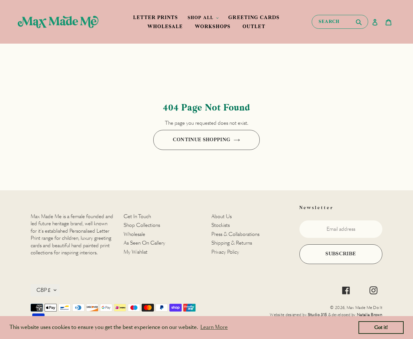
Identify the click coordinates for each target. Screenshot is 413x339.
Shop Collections (142, 225)
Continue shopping (202, 140)
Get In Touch (137, 216)
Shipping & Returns (231, 242)
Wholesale (134, 234)
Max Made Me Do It (364, 307)
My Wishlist (135, 252)
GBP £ (43, 290)
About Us (221, 216)
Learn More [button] (214, 327)
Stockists (220, 225)
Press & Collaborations (235, 234)
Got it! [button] (381, 327)
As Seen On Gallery (144, 242)
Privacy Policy (225, 252)
